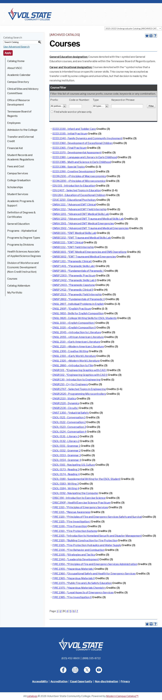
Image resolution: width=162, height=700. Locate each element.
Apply (8, 52)
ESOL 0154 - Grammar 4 (67, 460)
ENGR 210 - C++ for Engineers (70, 384)
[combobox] (133, 28)
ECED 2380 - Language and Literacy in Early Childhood (85, 157)
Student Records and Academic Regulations (20, 157)
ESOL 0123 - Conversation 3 (69, 426)
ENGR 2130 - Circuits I (65, 408)
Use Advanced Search (16, 46)
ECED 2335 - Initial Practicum (70, 133)
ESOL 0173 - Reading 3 (66, 469)
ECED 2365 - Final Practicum (69, 147)
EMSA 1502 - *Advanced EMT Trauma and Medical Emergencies (91, 228)
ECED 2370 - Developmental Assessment (77, 152)
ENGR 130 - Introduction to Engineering (76, 379)
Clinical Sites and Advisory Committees (22, 91)
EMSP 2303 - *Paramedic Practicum (74, 275)
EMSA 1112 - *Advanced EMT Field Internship (79, 209)
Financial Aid (15, 148)
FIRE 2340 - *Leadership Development (76, 559)
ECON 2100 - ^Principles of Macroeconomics (79, 176)
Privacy (125, 681)
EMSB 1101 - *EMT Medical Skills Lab (74, 232)
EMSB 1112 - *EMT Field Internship (73, 247)
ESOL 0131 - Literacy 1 (66, 436)
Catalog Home (16, 61)
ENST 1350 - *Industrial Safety (71, 412)
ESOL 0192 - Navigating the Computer (75, 493)
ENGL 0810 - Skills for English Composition (78, 313)
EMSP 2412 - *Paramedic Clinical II (73, 289)
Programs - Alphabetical (22, 230)
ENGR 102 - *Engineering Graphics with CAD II (80, 374)
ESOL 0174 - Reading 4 (66, 474)
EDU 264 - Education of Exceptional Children (79, 195)
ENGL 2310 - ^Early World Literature (74, 355)
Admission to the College (22, 129)
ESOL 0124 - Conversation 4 (69, 431)
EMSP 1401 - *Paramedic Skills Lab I (74, 266)
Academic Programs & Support (20, 203)
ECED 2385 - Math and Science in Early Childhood (82, 162)
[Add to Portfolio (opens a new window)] (147, 35)
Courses (12, 278)
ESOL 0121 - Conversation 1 (69, 417)
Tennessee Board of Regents (19, 113)
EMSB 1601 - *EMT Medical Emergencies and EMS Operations (89, 251)
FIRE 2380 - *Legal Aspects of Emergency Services (83, 592)
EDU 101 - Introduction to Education (74, 185)
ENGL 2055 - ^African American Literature (78, 337)
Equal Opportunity (81, 681)
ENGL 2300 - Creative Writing (70, 351)
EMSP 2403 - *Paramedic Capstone (74, 285)
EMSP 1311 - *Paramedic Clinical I (72, 261)
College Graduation (19, 180)
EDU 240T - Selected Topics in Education (77, 190)
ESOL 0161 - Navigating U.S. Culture (74, 464)
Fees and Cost (15, 166)
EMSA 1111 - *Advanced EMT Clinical (74, 204)
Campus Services (17, 173)
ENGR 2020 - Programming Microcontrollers (79, 393)
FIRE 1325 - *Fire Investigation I (71, 521)
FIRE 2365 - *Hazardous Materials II (74, 578)
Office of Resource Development (18, 102)
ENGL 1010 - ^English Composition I (74, 322)
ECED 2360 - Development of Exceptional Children (83, 143)
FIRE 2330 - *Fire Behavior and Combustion (78, 549)
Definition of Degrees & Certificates (21, 214)
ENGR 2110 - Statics (64, 398)
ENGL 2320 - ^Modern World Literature (76, 360)
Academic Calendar (19, 74)
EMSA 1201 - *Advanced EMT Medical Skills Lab (81, 214)
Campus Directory (18, 81)
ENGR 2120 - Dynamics (66, 403)
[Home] (30, 13)
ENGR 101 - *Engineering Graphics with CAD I (79, 370)
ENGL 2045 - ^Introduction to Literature (77, 332)
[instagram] (75, 670)
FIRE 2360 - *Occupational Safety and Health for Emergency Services (94, 573)
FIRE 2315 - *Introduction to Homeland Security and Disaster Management (97, 535)
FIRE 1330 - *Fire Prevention (70, 526)
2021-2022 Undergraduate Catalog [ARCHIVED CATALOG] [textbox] (134, 28)
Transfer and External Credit (20, 139)
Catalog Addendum (18, 285)
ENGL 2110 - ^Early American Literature (76, 341)
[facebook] (63, 670)
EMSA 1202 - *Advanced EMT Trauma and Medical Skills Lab (88, 218)
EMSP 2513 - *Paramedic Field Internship (77, 294)
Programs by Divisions (20, 244)
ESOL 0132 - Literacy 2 (66, 441)
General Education (18, 223)
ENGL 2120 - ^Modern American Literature (78, 346)
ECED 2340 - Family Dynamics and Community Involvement (87, 138)
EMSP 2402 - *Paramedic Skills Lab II (74, 280)
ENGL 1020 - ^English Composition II (74, 327)
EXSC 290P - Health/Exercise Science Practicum (81, 502)
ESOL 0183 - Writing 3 (66, 483)
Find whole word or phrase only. (73, 111)
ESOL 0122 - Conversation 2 (69, 422)
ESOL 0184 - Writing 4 (66, 488)
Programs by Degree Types (23, 237)
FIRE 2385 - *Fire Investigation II (72, 597)
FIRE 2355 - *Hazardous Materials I (73, 568)
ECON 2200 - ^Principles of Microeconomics (79, 180)
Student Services (17, 194)
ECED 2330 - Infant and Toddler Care (74, 128)
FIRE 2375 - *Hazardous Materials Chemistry (79, 587)
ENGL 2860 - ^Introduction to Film (73, 365)
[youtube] (99, 670)
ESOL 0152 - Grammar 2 (67, 450)
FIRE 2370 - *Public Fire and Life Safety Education (82, 583)
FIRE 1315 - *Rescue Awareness (71, 512)
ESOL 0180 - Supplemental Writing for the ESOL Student (86, 478)
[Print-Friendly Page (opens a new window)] (151, 35)
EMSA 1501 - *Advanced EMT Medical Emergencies (83, 223)
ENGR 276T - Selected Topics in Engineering (79, 389)
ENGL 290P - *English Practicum (72, 308)
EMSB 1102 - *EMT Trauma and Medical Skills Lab (82, 237)
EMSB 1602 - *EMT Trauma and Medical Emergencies (84, 256)
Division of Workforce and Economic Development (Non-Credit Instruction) (23, 267)
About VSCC (14, 68)
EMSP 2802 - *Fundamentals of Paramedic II (79, 299)
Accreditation (59, 681)
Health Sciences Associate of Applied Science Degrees (24, 254)
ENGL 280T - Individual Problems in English (78, 303)
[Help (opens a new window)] (155, 35)
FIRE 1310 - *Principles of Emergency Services (80, 507)
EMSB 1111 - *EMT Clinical (68, 242)
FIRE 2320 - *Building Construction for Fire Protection (85, 540)
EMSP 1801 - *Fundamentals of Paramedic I (78, 270)
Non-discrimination (106, 681)
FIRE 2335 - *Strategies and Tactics (74, 554)
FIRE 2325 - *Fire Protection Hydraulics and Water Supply (87, 545)
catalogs (32, 696)
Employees (14, 122)
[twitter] (87, 670)
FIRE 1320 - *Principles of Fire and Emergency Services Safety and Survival (97, 516)
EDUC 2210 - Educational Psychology (74, 199)
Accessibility (40, 681)
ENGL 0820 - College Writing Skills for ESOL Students (85, 318)
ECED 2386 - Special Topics (69, 166)
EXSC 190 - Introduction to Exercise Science (79, 497)
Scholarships (15, 187)
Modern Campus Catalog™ (122, 696)
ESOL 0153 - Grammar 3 (67, 455)
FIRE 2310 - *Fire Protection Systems (75, 531)
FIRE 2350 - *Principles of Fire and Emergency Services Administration (95, 564)
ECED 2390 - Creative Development (74, 171)
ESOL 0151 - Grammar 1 (66, 445)
